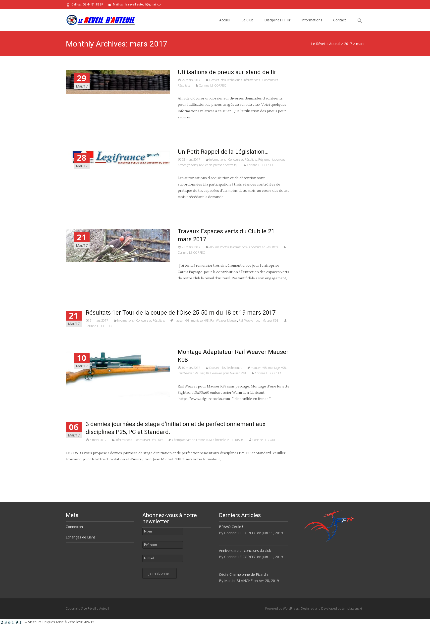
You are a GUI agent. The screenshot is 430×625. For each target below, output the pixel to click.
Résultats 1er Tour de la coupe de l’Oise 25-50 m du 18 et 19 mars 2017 (180, 312)
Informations (311, 20)
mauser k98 (182, 320)
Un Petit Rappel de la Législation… (223, 151)
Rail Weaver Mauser (223, 320)
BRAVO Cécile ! (231, 526)
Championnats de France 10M (192, 440)
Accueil (224, 20)
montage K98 (200, 320)
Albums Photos (219, 247)
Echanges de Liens (81, 537)
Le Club (247, 20)
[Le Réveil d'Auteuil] (96, 19)
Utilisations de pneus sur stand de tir (227, 72)
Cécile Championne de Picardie (244, 574)
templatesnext (352, 608)
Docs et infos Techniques (225, 80)
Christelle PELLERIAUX (228, 440)
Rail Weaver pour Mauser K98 (258, 320)
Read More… (188, 126)
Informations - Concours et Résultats (233, 159)
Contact (339, 20)
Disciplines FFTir (277, 20)
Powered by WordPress (282, 608)
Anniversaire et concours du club (245, 550)
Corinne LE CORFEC (212, 85)
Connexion (74, 526)
